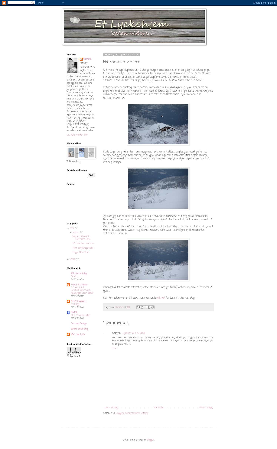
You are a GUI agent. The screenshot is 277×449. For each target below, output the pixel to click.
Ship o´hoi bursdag (80, 315)
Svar (114, 348)
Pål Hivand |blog (79, 273)
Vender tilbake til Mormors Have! (82, 238)
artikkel (161, 298)
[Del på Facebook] (149, 307)
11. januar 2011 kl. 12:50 (133, 333)
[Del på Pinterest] (153, 307)
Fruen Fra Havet (79, 285)
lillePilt (74, 312)
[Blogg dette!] (142, 307)
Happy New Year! (81, 252)
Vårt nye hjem (78, 334)
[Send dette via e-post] (138, 307)
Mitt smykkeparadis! (83, 248)
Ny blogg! (75, 304)
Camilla (87, 59)
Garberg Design (79, 323)
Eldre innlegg (206, 407)
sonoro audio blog (79, 329)
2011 (72, 228)
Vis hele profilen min (77, 135)
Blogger (150, 440)
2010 (73, 259)
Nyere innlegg (111, 407)
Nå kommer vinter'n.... (84, 243)
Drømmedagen (78, 301)
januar (76, 232)
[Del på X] (145, 307)
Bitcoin (74, 276)
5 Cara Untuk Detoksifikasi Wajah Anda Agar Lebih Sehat (82, 290)
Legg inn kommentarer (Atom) (132, 413)
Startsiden (158, 407)
